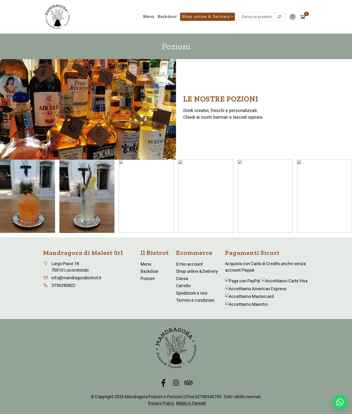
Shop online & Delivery (206, 16)
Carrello (183, 285)
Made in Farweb (191, 403)
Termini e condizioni (195, 300)
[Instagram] (176, 383)
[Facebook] (163, 383)
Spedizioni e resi (191, 293)
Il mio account (189, 264)
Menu (146, 264)
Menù (148, 16)
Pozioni (148, 278)
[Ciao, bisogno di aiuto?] (340, 402)
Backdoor (167, 16)
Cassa (182, 278)
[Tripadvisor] (188, 383)
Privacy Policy (161, 403)
